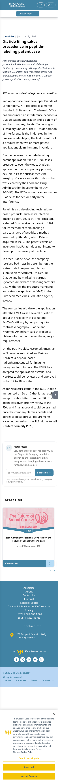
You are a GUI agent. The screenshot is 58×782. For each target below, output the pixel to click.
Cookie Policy (27, 752)
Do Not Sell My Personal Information (29, 606)
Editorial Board (29, 602)
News (34, 680)
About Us (21, 680)
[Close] (54, 714)
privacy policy (17, 481)
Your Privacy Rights (29, 617)
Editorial (29, 599)
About (29, 591)
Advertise (29, 588)
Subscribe (42, 472)
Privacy (29, 610)
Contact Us (29, 595)
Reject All (29, 767)
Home (7, 680)
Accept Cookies (29, 776)
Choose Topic (25, 13)
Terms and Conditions (29, 614)
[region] (29, 746)
